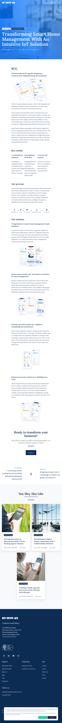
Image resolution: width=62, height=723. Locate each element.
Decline (52, 717)
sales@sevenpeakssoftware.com (12, 692)
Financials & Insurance (28, 669)
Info (43, 662)
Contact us (31, 453)
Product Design (6, 28)
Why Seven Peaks (7, 666)
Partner (44, 678)
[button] (59, 2)
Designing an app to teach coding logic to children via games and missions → (50, 475)
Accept (43, 717)
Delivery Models (6, 669)
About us (4, 672)
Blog (3, 675)
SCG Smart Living (26, 333)
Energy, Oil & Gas (27, 666)
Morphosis (5, 681)
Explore (5, 662)
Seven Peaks (6, 49)
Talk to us (5, 688)
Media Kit (45, 672)
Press (43, 675)
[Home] (31, 473)
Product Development (17, 28)
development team (44, 124)
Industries (26, 662)
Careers (44, 666)
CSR (3, 678)
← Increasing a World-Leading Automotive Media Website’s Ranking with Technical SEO (12, 474)
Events (44, 669)
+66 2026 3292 (6, 695)
